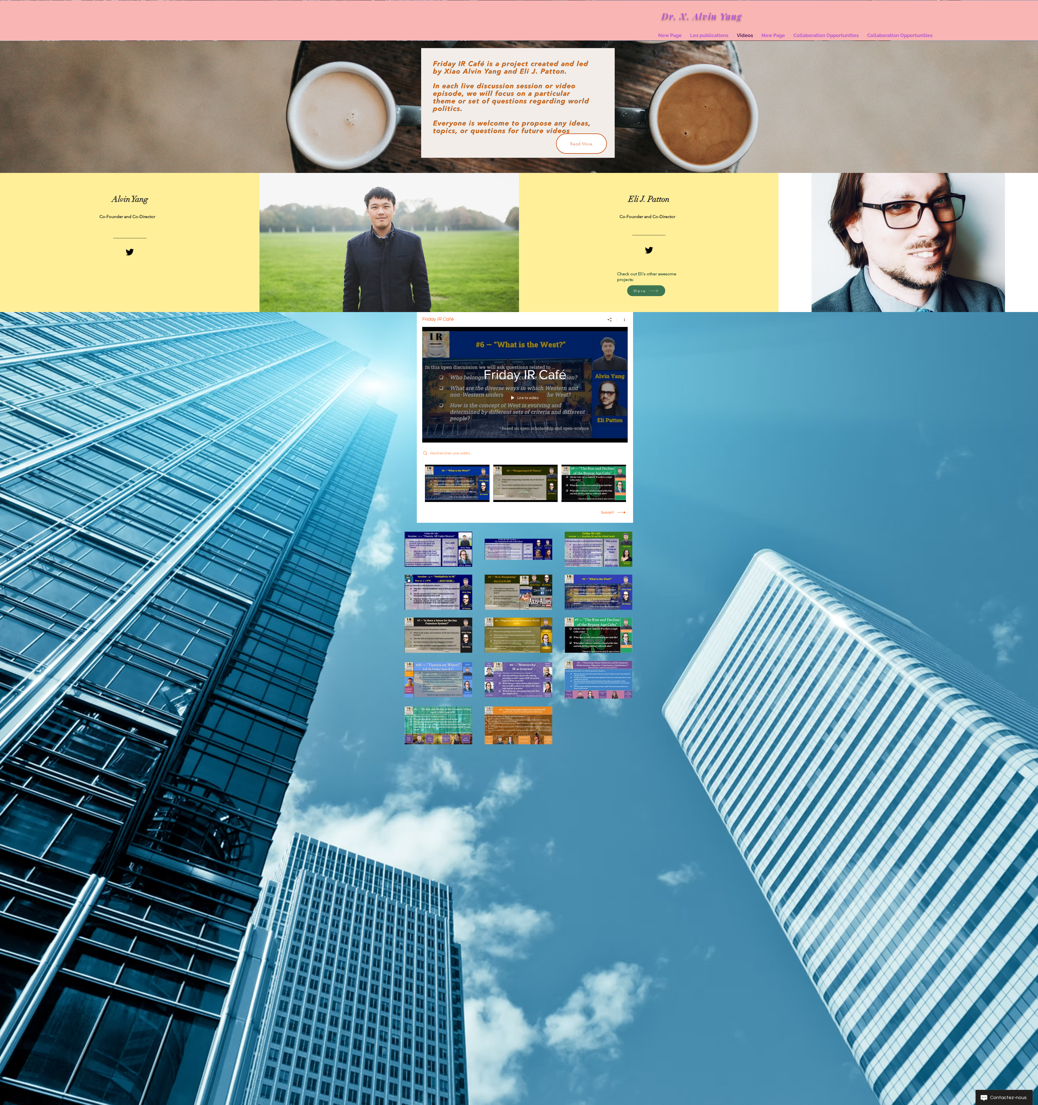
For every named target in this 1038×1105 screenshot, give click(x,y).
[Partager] (609, 319)
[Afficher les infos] (622, 319)
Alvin (706, 16)
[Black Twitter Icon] (129, 252)
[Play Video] (457, 483)
